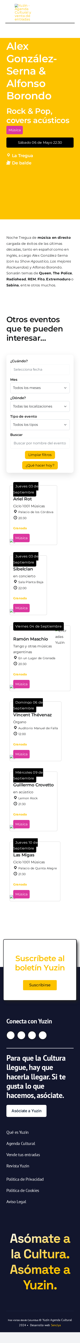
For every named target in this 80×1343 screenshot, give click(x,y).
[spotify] (42, 1035)
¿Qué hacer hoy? (40, 465)
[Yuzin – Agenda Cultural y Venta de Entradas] (24, 5)
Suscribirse (40, 985)
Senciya (56, 1325)
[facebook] (10, 1035)
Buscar (16, 435)
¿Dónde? (18, 398)
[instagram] (21, 1035)
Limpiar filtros (40, 455)
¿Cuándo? (19, 361)
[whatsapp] (32, 1035)
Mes (13, 380)
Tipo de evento (23, 416)
